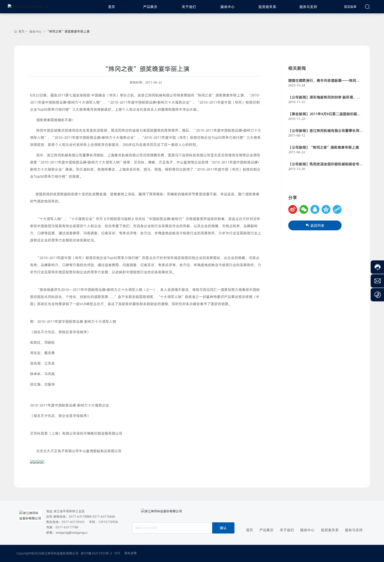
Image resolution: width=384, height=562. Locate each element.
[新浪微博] (292, 209)
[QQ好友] (314, 209)
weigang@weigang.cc (72, 532)
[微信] (303, 209)
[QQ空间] (326, 209)
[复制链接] (337, 209)
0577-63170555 (73, 522)
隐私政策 (130, 553)
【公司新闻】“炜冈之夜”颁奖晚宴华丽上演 (323, 147)
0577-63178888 (80, 516)
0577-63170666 (103, 516)
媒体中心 (35, 31)
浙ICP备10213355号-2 (96, 553)
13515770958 (108, 522)
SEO (117, 553)
